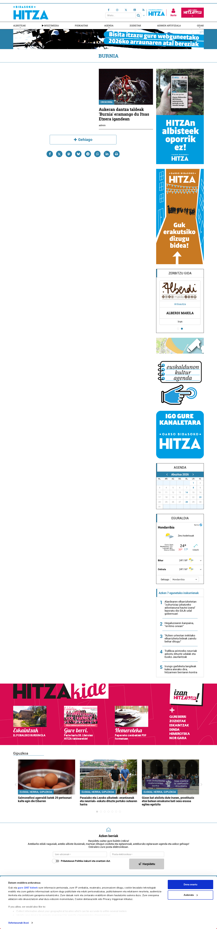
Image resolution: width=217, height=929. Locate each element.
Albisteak (19, 25)
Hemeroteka (179, 734)
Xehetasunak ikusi (18, 922)
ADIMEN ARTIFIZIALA (169, 25)
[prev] (167, 474)
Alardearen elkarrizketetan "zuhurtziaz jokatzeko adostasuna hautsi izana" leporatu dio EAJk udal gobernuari (181, 607)
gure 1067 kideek (28, 887)
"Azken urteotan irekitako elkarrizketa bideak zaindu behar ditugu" (180, 638)
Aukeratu (189, 895)
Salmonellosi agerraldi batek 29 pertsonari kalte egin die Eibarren (45, 799)
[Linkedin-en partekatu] (107, 154)
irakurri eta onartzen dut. (86, 861)
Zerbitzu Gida (180, 273)
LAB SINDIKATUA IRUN (180, 313)
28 (187, 502)
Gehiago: (165, 579)
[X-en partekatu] (59, 154)
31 (188, 483)
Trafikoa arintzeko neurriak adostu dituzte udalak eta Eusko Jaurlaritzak (181, 653)
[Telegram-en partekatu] (88, 154)
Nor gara (177, 738)
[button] (184, 579)
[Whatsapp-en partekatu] (97, 154)
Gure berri (177, 717)
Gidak (200, 25)
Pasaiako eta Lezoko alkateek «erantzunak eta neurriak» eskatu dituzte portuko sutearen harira (108, 801)
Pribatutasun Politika (72, 861)
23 (200, 497)
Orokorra (106, 102)
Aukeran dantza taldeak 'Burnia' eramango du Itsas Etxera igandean (124, 114)
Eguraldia (180, 518)
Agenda (108, 25)
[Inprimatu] (116, 154)
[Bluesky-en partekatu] (78, 154)
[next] (193, 474)
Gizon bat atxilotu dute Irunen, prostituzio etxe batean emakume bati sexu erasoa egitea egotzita (168, 801)
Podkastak (81, 25)
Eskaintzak (179, 725)
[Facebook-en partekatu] (50, 154)
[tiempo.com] (201, 524)
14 (187, 492)
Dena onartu (190, 884)
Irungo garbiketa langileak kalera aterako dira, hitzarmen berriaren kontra (181, 669)
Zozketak (135, 25)
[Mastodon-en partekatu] (69, 154)
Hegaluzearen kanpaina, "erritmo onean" (179, 624)
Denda (174, 729)
